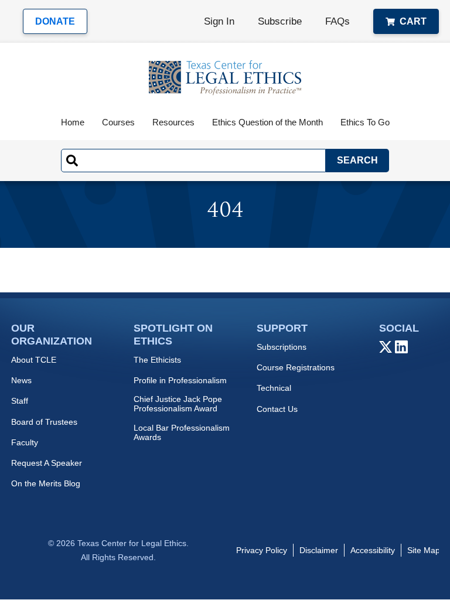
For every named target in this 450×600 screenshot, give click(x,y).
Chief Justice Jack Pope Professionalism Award (178, 403)
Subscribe (280, 21)
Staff (19, 400)
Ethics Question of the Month (267, 122)
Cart (413, 21)
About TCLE (33, 359)
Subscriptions (281, 347)
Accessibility (372, 550)
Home (72, 122)
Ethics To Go (365, 122)
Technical (274, 388)
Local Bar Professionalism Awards (182, 432)
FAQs (337, 21)
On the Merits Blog (45, 483)
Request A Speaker (46, 463)
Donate (55, 21)
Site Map (423, 550)
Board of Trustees (44, 422)
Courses (118, 122)
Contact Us (277, 409)
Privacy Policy (261, 550)
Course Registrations (296, 367)
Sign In (219, 21)
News (21, 380)
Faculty (24, 442)
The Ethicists (157, 359)
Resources (173, 122)
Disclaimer (318, 550)
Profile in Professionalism (180, 380)
